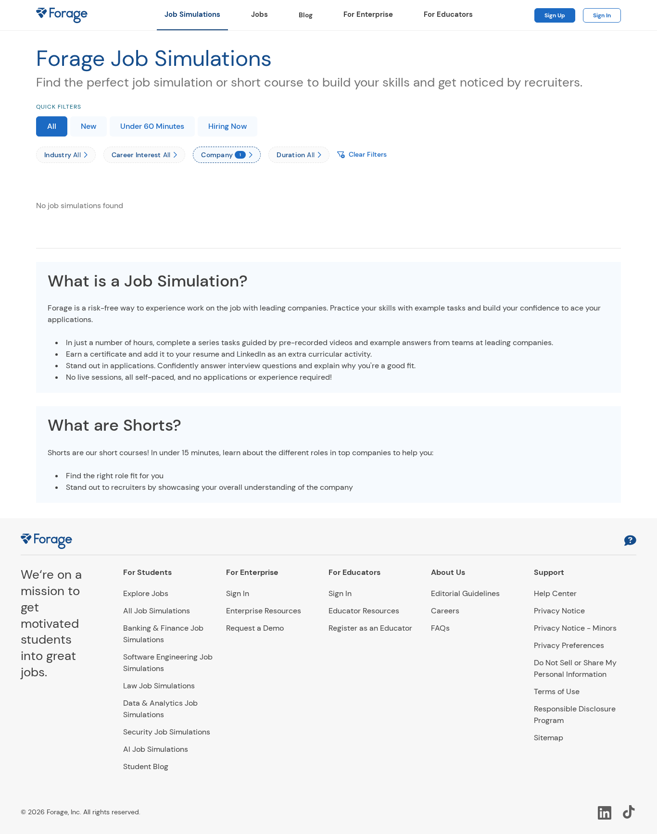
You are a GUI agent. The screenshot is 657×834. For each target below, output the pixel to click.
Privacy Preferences (569, 645)
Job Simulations (192, 14)
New (88, 126)
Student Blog (145, 766)
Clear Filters (368, 154)
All (51, 126)
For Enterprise (368, 14)
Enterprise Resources (263, 611)
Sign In (602, 15)
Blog (306, 15)
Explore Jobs (145, 593)
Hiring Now (227, 126)
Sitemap (548, 738)
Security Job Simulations (166, 732)
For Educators (448, 14)
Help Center (555, 593)
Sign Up (554, 15)
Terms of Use (557, 691)
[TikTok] (629, 812)
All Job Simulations (156, 611)
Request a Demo (255, 628)
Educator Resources (363, 611)
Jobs (259, 14)
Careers (445, 611)
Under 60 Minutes (152, 126)
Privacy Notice (559, 611)
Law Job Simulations (159, 686)
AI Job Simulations (155, 749)
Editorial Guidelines (465, 593)
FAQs (440, 628)
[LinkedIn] (604, 812)
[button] (630, 541)
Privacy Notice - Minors (575, 628)
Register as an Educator (370, 628)
